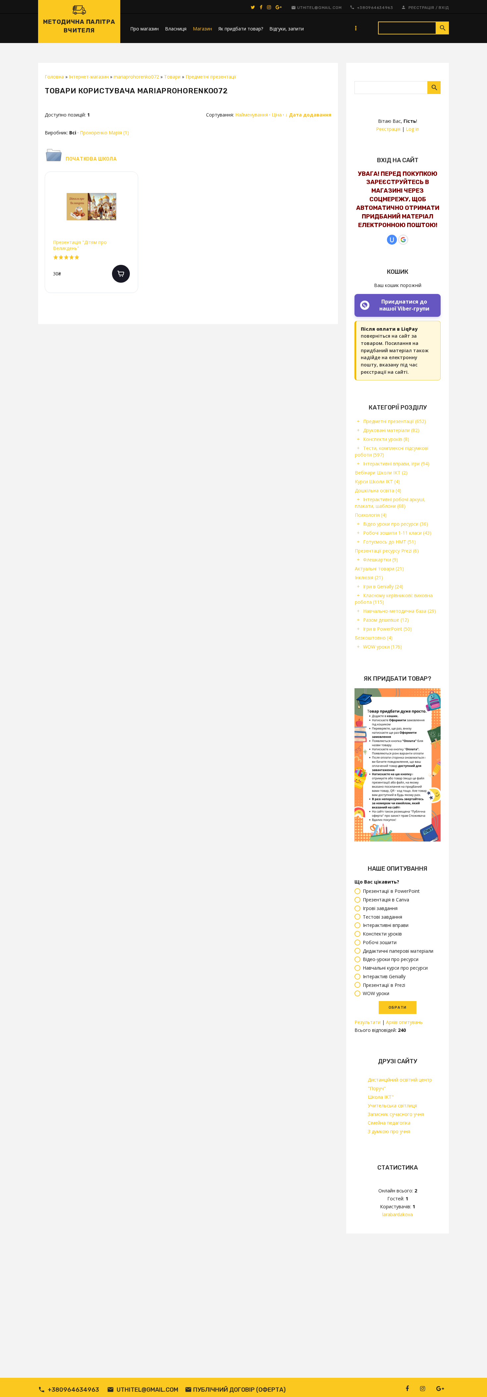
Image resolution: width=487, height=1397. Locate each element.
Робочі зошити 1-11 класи (397, 533)
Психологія (371, 515)
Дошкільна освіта (378, 490)
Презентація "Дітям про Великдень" (80, 245)
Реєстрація (421, 7)
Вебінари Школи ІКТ (381, 472)
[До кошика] (121, 274)
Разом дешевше (386, 620)
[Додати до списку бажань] (127, 191)
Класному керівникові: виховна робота (394, 598)
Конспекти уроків (386, 439)
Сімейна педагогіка (389, 1123)
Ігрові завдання (380, 908)
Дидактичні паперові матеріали (398, 951)
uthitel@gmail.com (319, 7)
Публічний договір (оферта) (239, 1389)
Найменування (251, 115)
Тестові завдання (382, 917)
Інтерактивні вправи (385, 925)
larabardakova (397, 1214)
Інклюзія (369, 577)
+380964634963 (375, 7)
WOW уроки (382, 647)
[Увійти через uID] (392, 240)
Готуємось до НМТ (389, 542)
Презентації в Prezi (384, 985)
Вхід (444, 7)
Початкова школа (91, 159)
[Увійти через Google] (403, 240)
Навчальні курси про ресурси (395, 968)
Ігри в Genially (383, 586)
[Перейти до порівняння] (127, 212)
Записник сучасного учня (396, 1114)
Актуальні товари (379, 568)
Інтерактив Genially (384, 976)
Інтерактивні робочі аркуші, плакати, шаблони (390, 502)
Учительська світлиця (392, 1105)
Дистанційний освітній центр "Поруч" (400, 1084)
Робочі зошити (380, 942)
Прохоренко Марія (104, 132)
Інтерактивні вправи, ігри (396, 463)
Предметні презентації (394, 421)
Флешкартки (380, 559)
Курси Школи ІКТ (377, 481)
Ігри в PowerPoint (387, 629)
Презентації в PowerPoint (391, 891)
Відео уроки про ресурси (395, 524)
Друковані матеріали (391, 430)
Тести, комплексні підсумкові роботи (391, 451)
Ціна (277, 115)
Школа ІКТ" (381, 1097)
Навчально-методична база (399, 611)
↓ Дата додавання (308, 115)
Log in (412, 129)
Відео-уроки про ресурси (390, 959)
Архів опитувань (404, 1022)
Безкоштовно (374, 638)
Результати (367, 1022)
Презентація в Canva (386, 899)
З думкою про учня (389, 1131)
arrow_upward (472, 1382)
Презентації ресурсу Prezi (387, 551)
